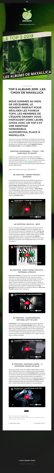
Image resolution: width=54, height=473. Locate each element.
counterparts (17, 417)
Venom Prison (21, 419)
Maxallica (38, 417)
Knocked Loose (30, 417)
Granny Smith (29, 460)
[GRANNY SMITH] (27, 15)
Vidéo (27, 416)
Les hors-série (15, 416)
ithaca (23, 417)
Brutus (11, 417)
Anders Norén (30, 463)
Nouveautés (22, 416)
